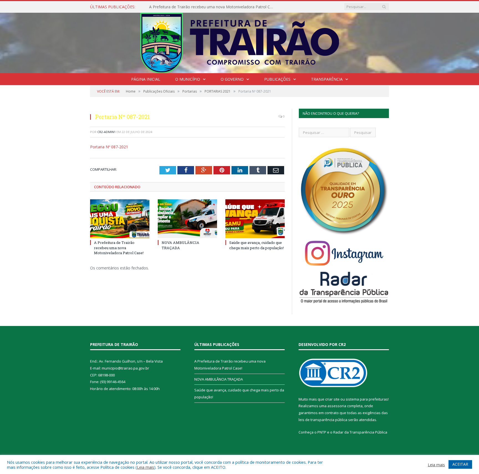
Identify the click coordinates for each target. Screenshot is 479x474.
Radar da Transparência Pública (360, 432)
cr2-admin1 (106, 132)
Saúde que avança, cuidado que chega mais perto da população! (256, 245)
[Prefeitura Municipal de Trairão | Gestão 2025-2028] (239, 42)
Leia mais (145, 467)
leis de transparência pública (323, 419)
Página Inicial (145, 79)
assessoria (336, 405)
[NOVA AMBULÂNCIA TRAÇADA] (187, 218)
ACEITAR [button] (460, 464)
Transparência (327, 79)
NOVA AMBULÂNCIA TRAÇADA (218, 379)
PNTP (321, 432)
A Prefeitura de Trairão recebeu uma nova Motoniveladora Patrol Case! (213, 6)
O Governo (232, 79)
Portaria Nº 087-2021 (109, 146)
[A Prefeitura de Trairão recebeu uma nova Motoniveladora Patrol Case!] (119, 218)
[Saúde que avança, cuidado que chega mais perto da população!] (255, 218)
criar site (332, 399)
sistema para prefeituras (367, 399)
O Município (187, 79)
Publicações (277, 79)
